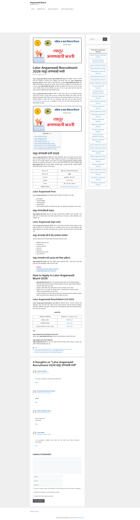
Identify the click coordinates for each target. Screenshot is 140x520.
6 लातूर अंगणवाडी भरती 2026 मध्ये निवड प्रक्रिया (45, 145)
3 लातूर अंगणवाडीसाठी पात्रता (40, 140)
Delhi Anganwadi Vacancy (98, 76)
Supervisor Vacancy (53, 9)
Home (32, 9)
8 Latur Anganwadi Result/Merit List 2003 (45, 149)
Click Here (69, 323)
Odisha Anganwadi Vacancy (98, 145)
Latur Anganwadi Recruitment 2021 (42, 349)
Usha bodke (40, 432)
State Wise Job (41, 9)
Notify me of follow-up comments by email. (46, 492)
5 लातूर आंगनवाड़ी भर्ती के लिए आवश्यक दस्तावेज (44, 143)
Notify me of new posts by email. (43, 496)
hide (50, 133)
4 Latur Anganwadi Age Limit (42, 141)
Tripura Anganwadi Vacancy (98, 169)
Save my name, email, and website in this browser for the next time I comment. (57, 488)
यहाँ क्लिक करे (69, 320)
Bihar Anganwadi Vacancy (98, 68)
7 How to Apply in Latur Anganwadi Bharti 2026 (47, 147)
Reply (36, 382)
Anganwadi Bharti (38, 2)
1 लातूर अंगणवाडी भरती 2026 (40, 136)
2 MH (35, 347)
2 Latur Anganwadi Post (40, 138)
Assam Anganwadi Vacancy (98, 65)
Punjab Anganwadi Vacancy (98, 148)
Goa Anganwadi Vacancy (98, 79)
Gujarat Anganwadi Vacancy (98, 83)
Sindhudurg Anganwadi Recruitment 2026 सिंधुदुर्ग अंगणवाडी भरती (49, 350)
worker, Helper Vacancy (67, 9)
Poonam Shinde (42, 371)
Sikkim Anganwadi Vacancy (98, 156)
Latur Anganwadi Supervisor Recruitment (62, 349)
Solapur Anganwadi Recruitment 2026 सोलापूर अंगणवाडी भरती (48, 352)
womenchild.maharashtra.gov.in (42, 101)
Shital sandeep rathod (44, 411)
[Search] (105, 39)
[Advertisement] (70, 22)
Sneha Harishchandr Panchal (46, 391)
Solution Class (34, 511)
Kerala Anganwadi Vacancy (98, 111)
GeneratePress (80, 517)
